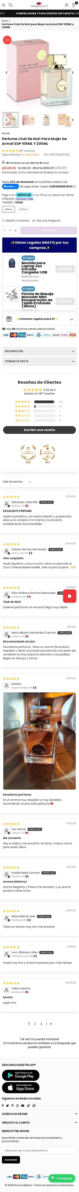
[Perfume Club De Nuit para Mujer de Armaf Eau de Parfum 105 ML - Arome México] (10, 119)
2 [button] (35, 1024)
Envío (22, 172)
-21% (7, 39)
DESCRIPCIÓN (14, 351)
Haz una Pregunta (48, 221)
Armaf (6, 133)
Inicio (5, 20)
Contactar (64, 1178)
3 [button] (41, 1024)
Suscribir (11, 1159)
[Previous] (7, 72)
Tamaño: (12, 202)
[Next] (72, 72)
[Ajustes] (66, 4)
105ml (8, 209)
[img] (11, 497)
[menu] (3, 5)
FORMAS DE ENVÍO (17, 361)
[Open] (69, 596)
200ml (23, 209)
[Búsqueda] (10, 5)
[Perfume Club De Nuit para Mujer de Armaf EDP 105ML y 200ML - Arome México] (64, 120)
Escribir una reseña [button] (39, 430)
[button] (73, 4)
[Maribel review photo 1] (39, 741)
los (44, 1185)
